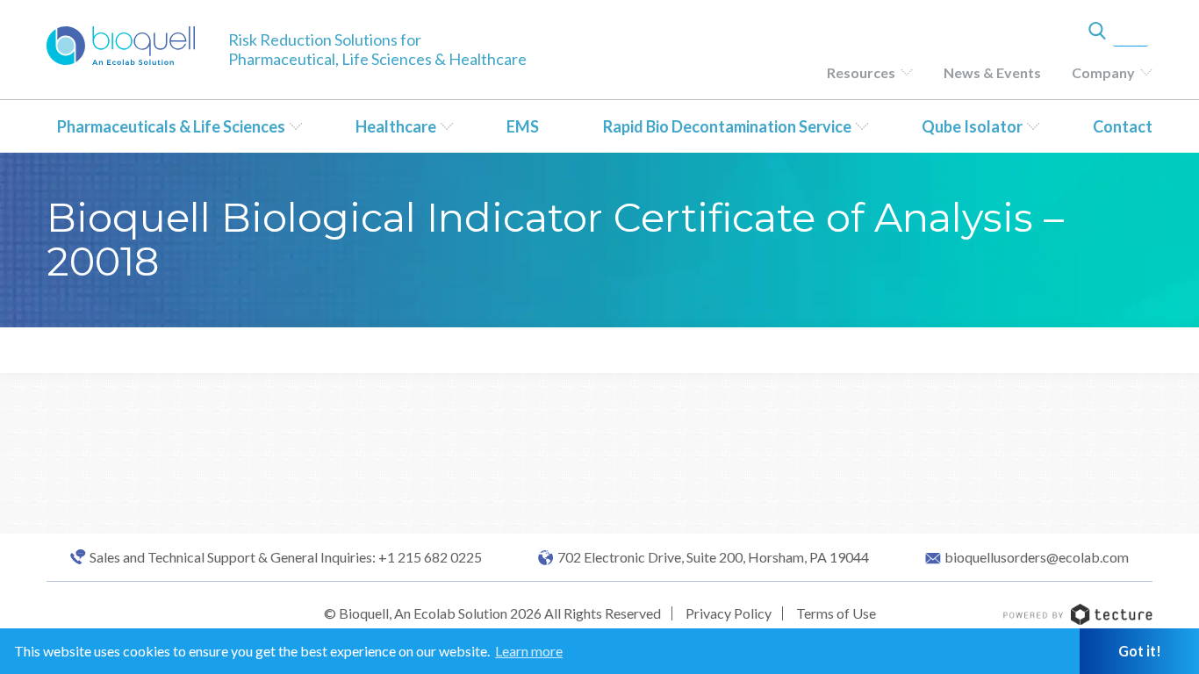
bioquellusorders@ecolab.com (1036, 557)
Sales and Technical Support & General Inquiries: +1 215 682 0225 (286, 557)
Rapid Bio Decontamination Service (727, 126)
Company (1103, 72)
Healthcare (395, 126)
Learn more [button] (529, 650)
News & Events (992, 72)
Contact (1122, 126)
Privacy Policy (729, 613)
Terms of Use (836, 613)
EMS (522, 126)
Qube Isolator (972, 126)
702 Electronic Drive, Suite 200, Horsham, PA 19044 (713, 557)
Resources (861, 72)
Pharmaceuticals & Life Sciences (171, 126)
